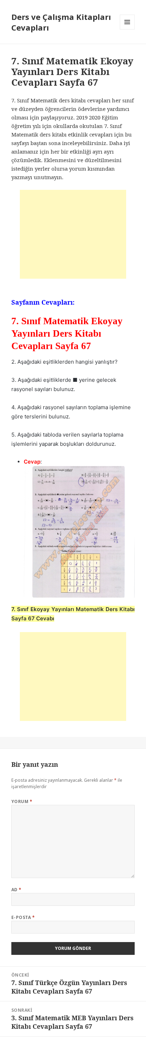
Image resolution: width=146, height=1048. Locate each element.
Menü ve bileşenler (127, 29)
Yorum (21, 801)
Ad (16, 890)
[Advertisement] (73, 234)
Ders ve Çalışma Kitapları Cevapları (61, 22)
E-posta (23, 917)
